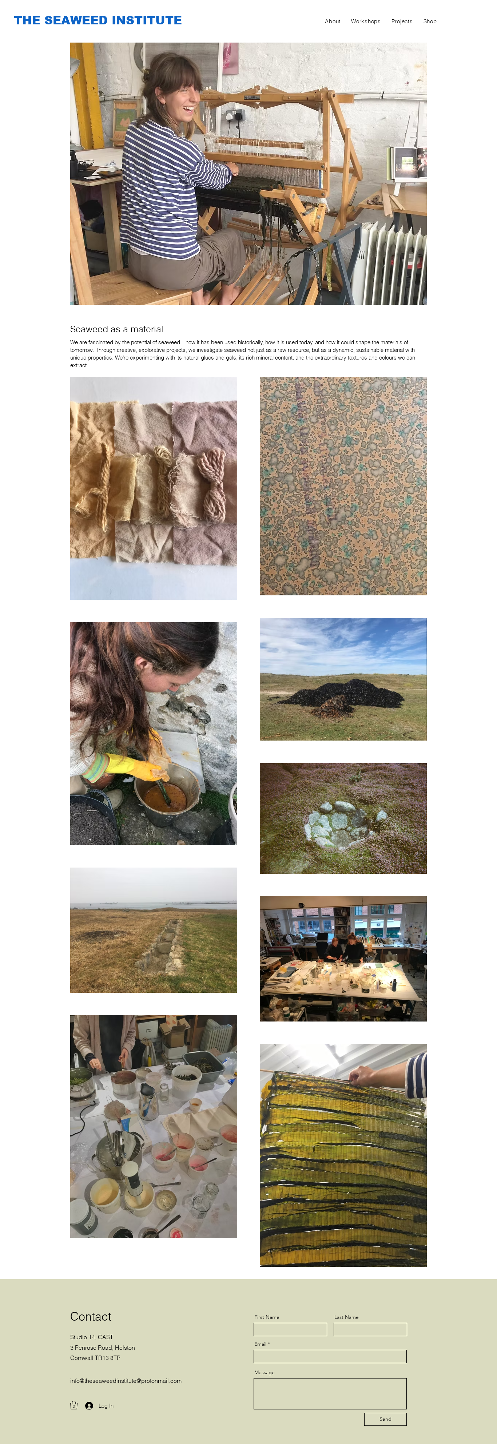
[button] (73, 1405)
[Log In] (85, 1406)
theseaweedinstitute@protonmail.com (133, 1380)
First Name (266, 1317)
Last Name (346, 1317)
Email (260, 1343)
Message (264, 1372)
